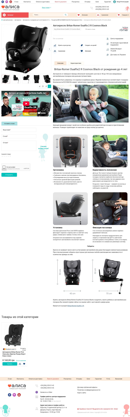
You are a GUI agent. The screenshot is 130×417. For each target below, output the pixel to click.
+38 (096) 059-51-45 (102, 7)
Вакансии (118, 379)
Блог (97, 2)
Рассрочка (75, 2)
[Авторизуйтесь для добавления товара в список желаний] (24, 364)
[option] (26, 49)
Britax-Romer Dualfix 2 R (75, 306)
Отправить (9, 175)
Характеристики (76, 63)
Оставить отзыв (9, 123)
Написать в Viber (46, 392)
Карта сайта (81, 393)
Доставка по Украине (118, 55)
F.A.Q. (108, 379)
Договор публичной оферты (87, 387)
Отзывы (87, 2)
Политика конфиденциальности (88, 390)
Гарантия (107, 2)
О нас (16, 2)
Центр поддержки (116, 39)
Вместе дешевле (60, 2)
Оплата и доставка (43, 2)
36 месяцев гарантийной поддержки (119, 44)
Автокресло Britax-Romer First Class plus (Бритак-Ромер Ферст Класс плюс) (14, 354)
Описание (60, 63)
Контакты (27, 2)
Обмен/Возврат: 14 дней (116, 50)
